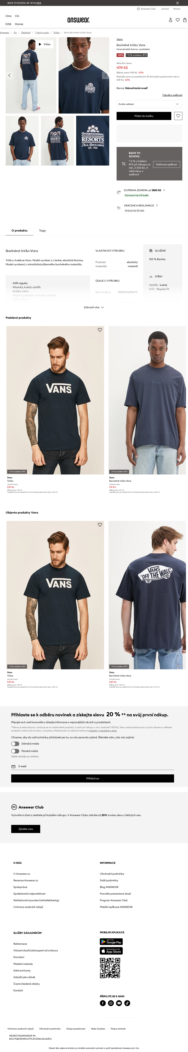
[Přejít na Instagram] (111, 1003)
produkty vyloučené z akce (102, 730)
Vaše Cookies (98, 1028)
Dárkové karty (22, 970)
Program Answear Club (114, 900)
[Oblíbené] (178, 20)
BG (10, 1039)
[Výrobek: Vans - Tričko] (55, 400)
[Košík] (185, 20)
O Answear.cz (21, 873)
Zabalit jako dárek (24, 977)
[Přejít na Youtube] (119, 1003)
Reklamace (20, 943)
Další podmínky (109, 880)
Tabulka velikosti (172, 95)
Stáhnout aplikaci (166, 164)
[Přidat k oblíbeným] (178, 116)
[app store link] (111, 950)
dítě (8, 24)
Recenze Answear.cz (25, 880)
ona (8, 16)
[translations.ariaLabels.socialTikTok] (127, 1003)
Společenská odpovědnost (29, 893)
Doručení (18, 957)
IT (29, 1039)
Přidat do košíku (143, 116)
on (17, 16)
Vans (120, 39)
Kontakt (18, 990)
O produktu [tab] (19, 230)
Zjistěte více (26, 829)
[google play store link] (111, 941)
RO (34, 1039)
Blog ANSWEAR (109, 887)
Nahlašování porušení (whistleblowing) (36, 900)
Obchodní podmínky (112, 873)
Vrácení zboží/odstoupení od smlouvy (35, 950)
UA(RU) (48, 1039)
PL (31, 1039)
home (19, 24)
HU (26, 1039)
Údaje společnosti (75, 1028)
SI (37, 1039)
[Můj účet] (170, 20)
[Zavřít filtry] (177, 3)
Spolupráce (20, 887)
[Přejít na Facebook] (103, 1003)
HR (23, 1039)
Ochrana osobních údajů (28, 907)
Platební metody (23, 964)
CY (14, 1039)
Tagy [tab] (42, 230)
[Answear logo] (79, 20)
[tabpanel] (94, 273)
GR (20, 1039)
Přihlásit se (92, 778)
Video (47, 44)
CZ (17, 1039)
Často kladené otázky (26, 983)
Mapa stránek (118, 1028)
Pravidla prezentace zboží (115, 893)
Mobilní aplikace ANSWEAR (116, 907)
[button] (149, 104)
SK (39, 1039)
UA (42, 1039)
